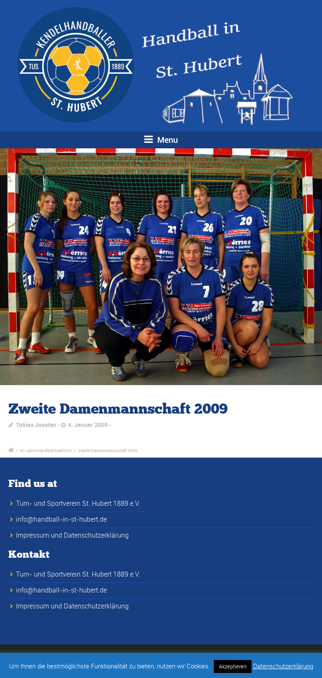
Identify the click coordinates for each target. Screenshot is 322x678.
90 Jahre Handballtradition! (46, 450)
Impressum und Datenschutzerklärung (72, 535)
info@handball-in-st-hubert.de (61, 519)
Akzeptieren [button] (233, 666)
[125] (161, 266)
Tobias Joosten (36, 425)
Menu (166, 139)
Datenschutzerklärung (283, 666)
